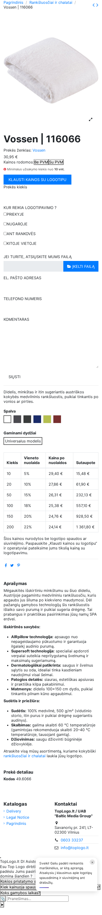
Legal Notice (17, 817)
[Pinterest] (18, 565)
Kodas (9, 778)
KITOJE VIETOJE (22, 243)
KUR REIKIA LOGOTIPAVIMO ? (30, 207)
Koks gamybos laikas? (20, 892)
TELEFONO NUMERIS (23, 298)
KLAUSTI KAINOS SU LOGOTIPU (37, 179)
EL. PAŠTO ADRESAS (22, 277)
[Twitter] (12, 565)
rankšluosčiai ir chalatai (25, 755)
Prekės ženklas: (17, 150)
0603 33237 (72, 840)
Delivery (13, 811)
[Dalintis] (6, 565)
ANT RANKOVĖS (21, 233)
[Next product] (97, 4)
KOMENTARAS (16, 319)
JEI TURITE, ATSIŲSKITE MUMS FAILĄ (38, 256)
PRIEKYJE (15, 214)
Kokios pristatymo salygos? (25, 881)
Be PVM (41, 162)
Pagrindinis (16, 823)
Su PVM (56, 162)
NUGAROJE (17, 224)
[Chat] (0, 857)
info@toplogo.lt (75, 847)
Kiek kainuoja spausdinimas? (26, 887)
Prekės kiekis (15, 187)
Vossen (38, 150)
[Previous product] (94, 4)
